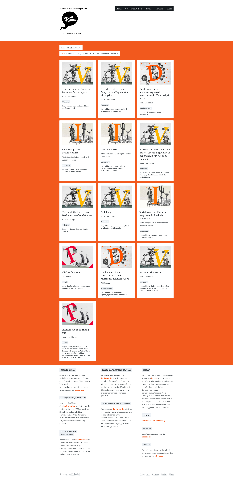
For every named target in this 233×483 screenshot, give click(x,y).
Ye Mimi (114, 170)
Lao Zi (150, 175)
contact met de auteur (109, 168)
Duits (153, 173)
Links (169, 9)
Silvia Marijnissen (146, 237)
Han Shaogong (152, 290)
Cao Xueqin (70, 229)
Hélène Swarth (79, 355)
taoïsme (143, 290)
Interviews (86, 54)
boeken (154, 378)
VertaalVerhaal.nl (73, 474)
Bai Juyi (73, 288)
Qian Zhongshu (115, 111)
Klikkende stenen (71, 272)
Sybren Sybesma (81, 169)
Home (119, 9)
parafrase (66, 353)
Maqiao (165, 288)
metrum (76, 346)
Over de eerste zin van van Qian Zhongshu (115, 92)
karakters (74, 286)
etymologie (144, 288)
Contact (149, 9)
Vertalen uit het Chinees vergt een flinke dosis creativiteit (153, 215)
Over (148, 474)
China (107, 292)
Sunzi (73, 108)
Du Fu (72, 357)
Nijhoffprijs (144, 114)
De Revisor (74, 349)
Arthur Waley (85, 351)
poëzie (113, 292)
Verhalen (159, 9)
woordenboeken (118, 226)
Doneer (159, 456)
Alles (63, 54)
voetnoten (114, 295)
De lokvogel (107, 212)
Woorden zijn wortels (151, 272)
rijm (68, 286)
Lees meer (79, 390)
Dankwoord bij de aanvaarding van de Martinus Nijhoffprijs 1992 (115, 275)
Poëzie (96, 54)
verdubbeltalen (68, 355)
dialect (153, 286)
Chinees (69, 106)
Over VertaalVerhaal (133, 9)
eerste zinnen (78, 106)
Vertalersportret (109, 149)
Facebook (146, 437)
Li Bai (88, 355)
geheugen (75, 351)
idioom (81, 286)
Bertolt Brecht (145, 177)
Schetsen (105, 54)
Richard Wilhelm (160, 175)
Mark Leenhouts (150, 112)
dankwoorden (69, 406)
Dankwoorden (73, 54)
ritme (81, 349)
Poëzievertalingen (119, 166)
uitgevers (70, 169)
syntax (87, 286)
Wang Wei (65, 357)
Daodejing (143, 175)
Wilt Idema (66, 288)
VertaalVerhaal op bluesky (153, 421)
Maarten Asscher (162, 173)
